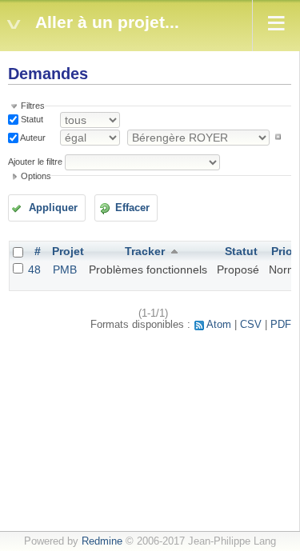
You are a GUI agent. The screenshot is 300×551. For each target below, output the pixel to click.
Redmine (102, 541)
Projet (68, 251)
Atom (218, 324)
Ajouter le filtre (35, 161)
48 (34, 269)
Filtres (33, 105)
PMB (65, 269)
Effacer (132, 208)
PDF (280, 324)
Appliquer (53, 208)
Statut (30, 119)
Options (36, 176)
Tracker (145, 251)
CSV (251, 324)
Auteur (32, 137)
